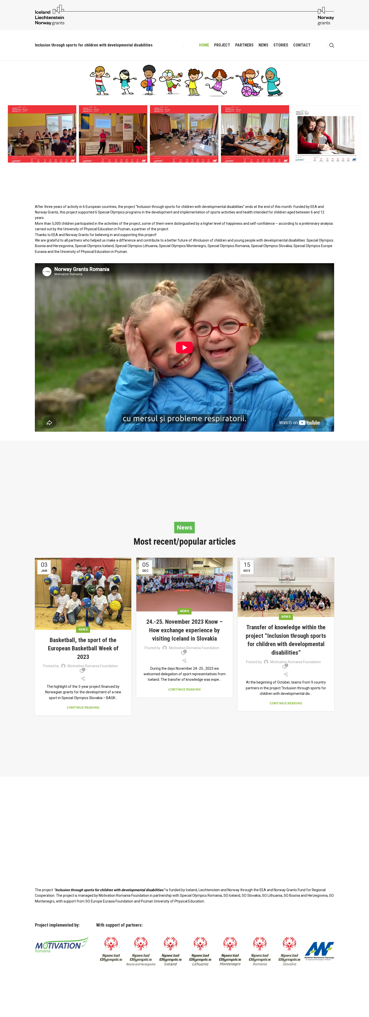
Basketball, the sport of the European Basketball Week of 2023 (83, 648)
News (83, 629)
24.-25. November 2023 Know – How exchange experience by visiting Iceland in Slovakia (184, 630)
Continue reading (83, 707)
